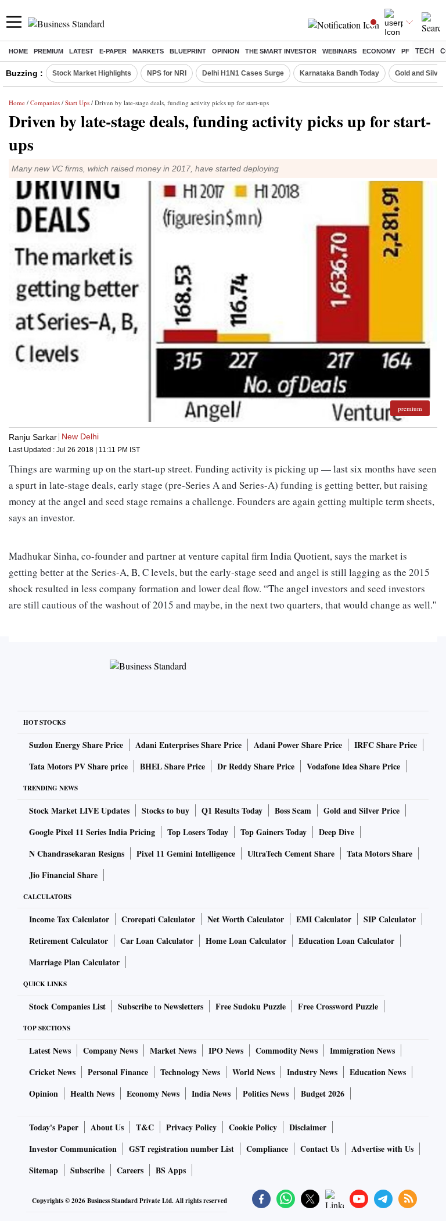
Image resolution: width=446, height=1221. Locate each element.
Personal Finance (118, 1072)
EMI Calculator (323, 919)
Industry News (312, 1072)
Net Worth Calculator (245, 919)
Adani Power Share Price (298, 745)
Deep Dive (336, 832)
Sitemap (43, 1170)
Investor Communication (73, 1149)
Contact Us (319, 1149)
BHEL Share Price (172, 766)
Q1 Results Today (232, 810)
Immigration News (362, 1050)
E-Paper (113, 51)
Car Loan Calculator (156, 940)
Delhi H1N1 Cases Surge (243, 73)
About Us (107, 1127)
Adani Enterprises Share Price (188, 745)
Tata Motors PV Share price (78, 766)
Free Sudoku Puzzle (250, 1006)
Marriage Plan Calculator (74, 962)
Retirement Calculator (68, 940)
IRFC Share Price (385, 745)
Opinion (225, 51)
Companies (45, 102)
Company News (110, 1050)
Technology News (190, 1072)
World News (253, 1072)
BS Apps (171, 1170)
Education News (378, 1072)
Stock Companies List (67, 1006)
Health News (92, 1093)
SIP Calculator (390, 919)
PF (405, 51)
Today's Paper (53, 1127)
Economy (378, 51)
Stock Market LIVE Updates (79, 810)
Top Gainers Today (273, 832)
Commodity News (287, 1050)
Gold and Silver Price (361, 810)
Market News (173, 1050)
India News (211, 1093)
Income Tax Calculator (69, 919)
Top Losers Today (197, 832)
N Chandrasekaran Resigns (76, 853)
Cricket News (52, 1072)
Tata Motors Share (379, 853)
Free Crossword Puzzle (338, 1006)
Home (18, 51)
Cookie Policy (253, 1127)
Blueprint (188, 51)
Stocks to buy (165, 810)
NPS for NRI (166, 73)
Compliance (267, 1149)
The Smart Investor (280, 51)
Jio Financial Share (63, 875)
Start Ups (77, 102)
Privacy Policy (191, 1127)
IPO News (225, 1050)
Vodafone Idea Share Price (353, 766)
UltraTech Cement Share (290, 853)
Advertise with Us (382, 1149)
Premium (48, 51)
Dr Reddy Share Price (255, 766)
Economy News (153, 1093)
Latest (81, 51)
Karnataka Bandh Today (339, 73)
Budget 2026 (322, 1093)
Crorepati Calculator (158, 919)
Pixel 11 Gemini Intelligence (185, 853)
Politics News (266, 1093)
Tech (424, 51)
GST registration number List (181, 1149)
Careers (130, 1170)
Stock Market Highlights (91, 73)
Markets (148, 51)
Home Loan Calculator (246, 940)
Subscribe (87, 1170)
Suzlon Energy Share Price (76, 745)
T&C (145, 1127)
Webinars (339, 51)
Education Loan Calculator (346, 940)
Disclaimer (307, 1127)
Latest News (50, 1050)
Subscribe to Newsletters (160, 1006)
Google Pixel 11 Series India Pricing (92, 832)
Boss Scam (293, 810)
